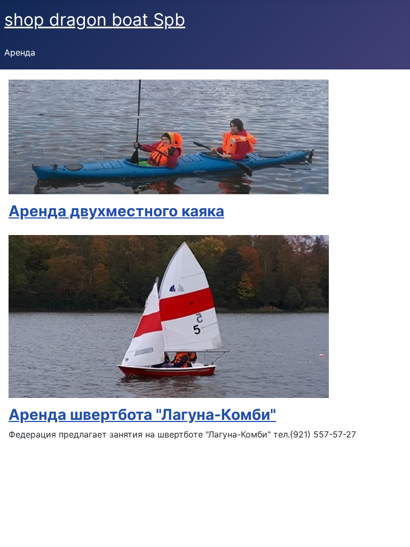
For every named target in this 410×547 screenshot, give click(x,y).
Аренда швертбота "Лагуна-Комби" (142, 414)
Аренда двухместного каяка (116, 211)
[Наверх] (391, 527)
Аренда (19, 52)
